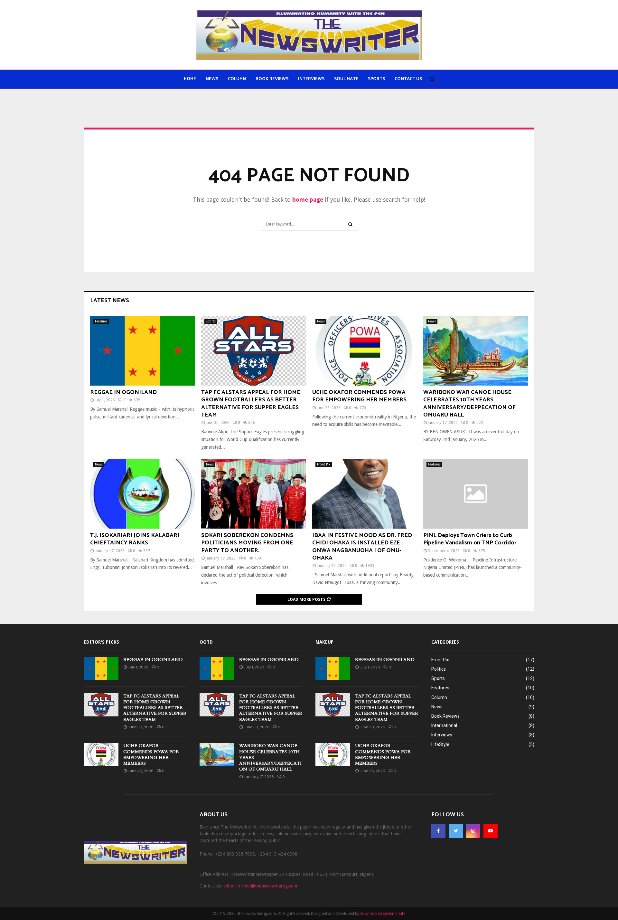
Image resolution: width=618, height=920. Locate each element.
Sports (376, 79)
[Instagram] (473, 831)
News (212, 79)
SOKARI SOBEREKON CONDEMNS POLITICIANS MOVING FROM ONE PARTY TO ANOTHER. (247, 543)
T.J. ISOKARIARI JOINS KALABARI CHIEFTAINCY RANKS (134, 539)
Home (190, 79)
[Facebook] (438, 831)
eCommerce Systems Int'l (382, 913)
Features (101, 321)
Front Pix (323, 464)
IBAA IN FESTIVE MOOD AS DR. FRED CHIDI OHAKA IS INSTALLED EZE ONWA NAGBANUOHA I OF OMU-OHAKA (362, 547)
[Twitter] (456, 831)
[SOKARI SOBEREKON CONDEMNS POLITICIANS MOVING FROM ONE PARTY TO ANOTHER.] (253, 494)
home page (307, 199)
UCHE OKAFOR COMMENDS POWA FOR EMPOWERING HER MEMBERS (359, 396)
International (444, 725)
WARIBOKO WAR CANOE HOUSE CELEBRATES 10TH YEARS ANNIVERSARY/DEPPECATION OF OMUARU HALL (469, 404)
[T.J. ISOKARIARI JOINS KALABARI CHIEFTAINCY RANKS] (142, 494)
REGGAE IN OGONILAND (123, 392)
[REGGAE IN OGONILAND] (142, 351)
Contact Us (408, 79)
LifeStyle (440, 744)
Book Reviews (272, 79)
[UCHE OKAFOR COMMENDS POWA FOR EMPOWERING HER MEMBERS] (364, 351)
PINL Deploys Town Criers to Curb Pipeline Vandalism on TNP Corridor (470, 539)
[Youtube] (490, 831)
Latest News (109, 300)
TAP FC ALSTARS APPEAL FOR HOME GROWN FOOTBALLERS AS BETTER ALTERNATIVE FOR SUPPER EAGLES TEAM (250, 404)
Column (237, 79)
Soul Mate (346, 79)
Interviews (311, 79)
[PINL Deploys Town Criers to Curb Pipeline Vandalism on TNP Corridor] (475, 494)
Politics (438, 669)
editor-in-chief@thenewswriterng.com (260, 885)
